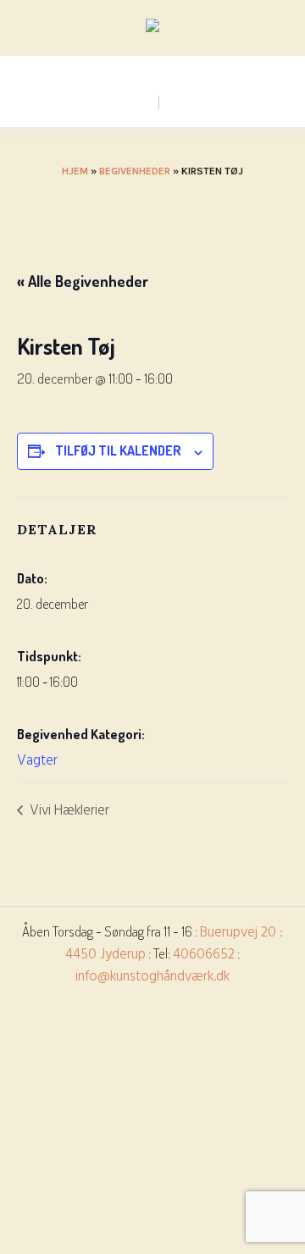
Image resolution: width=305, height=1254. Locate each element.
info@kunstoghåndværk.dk (152, 976)
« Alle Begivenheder (82, 281)
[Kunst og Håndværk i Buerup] (152, 29)
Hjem (75, 171)
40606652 (204, 954)
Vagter (37, 760)
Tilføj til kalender (118, 450)
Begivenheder (134, 171)
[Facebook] (151, 69)
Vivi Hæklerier (67, 810)
